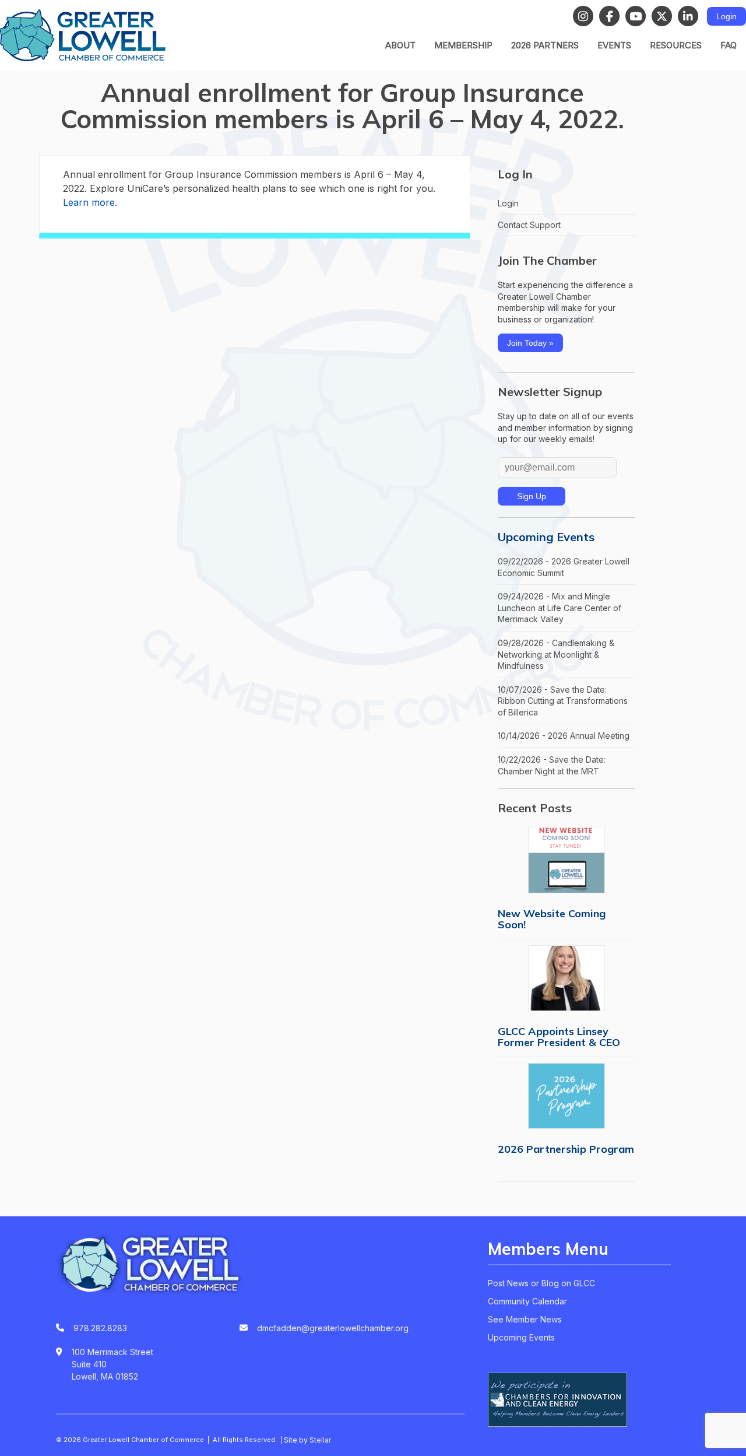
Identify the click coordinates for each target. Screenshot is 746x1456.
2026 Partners (545, 45)
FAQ (728, 45)
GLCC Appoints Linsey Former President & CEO (559, 1037)
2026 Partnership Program (566, 1149)
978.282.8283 (100, 1328)
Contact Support (529, 225)
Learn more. (90, 202)
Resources (676, 45)
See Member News (525, 1319)
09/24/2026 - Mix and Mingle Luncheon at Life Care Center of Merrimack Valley (559, 607)
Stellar (320, 1440)
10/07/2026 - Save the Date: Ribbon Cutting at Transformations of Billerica (563, 701)
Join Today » (530, 343)
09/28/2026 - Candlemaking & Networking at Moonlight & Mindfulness (556, 654)
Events (614, 45)
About (400, 45)
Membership (463, 45)
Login (726, 16)
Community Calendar (527, 1301)
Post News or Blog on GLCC (541, 1283)
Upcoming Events (546, 536)
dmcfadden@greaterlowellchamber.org (333, 1328)
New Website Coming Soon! (552, 919)
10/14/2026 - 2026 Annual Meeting (563, 736)
